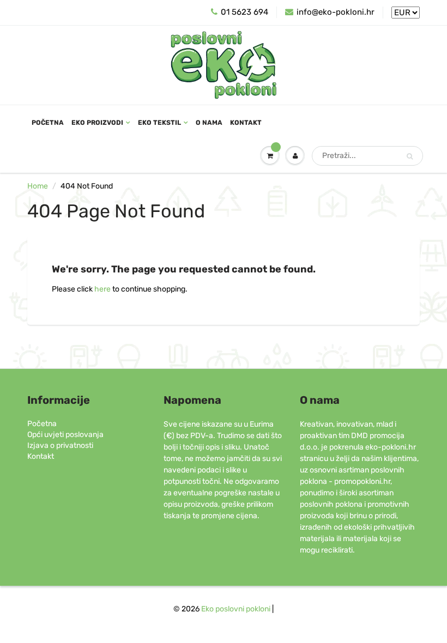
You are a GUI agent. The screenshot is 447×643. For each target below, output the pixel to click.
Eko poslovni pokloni (235, 609)
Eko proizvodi (97, 122)
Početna (48, 122)
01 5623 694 (244, 12)
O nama (209, 122)
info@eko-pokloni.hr (335, 12)
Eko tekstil (159, 122)
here (102, 289)
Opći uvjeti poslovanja (65, 434)
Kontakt (246, 122)
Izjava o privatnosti (60, 445)
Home (37, 186)
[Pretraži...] (409, 156)
